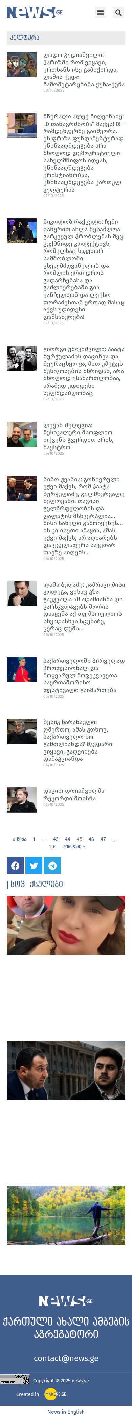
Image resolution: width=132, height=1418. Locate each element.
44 (67, 839)
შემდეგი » (74, 846)
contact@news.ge (66, 1358)
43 (56, 839)
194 (53, 846)
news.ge (80, 1381)
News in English (66, 1412)
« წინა (19, 839)
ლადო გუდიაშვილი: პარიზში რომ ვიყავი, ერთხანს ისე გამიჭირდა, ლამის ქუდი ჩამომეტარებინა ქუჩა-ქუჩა (84, 69)
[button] (100, 12)
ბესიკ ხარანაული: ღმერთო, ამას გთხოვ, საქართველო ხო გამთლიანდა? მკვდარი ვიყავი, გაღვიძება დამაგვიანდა (77, 740)
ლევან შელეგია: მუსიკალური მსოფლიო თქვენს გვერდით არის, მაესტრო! (78, 436)
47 (103, 839)
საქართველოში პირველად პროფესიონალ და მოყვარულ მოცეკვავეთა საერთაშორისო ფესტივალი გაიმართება (84, 675)
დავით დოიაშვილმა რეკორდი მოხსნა (73, 794)
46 (91, 839)
